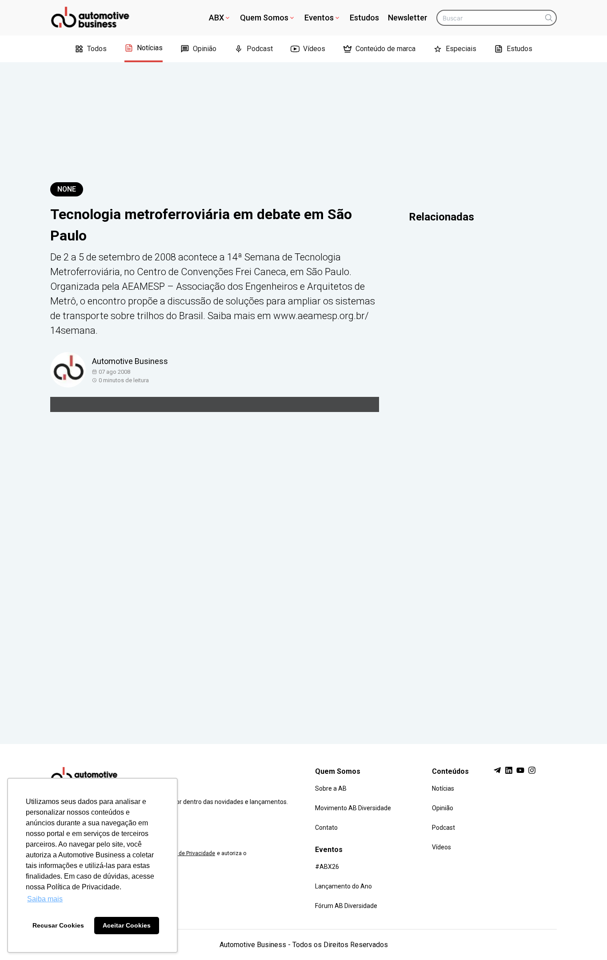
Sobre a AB (331, 788)
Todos (97, 48)
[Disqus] (303, 566)
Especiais (461, 48)
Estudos (364, 17)
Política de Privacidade (187, 853)
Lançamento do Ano (343, 886)
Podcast (260, 48)
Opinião (204, 48)
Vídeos (314, 48)
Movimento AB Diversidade (353, 808)
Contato (326, 827)
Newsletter (407, 17)
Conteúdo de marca (385, 48)
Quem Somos (264, 17)
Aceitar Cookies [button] (127, 925)
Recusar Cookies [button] (58, 925)
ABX (216, 17)
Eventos (319, 17)
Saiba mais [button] (45, 899)
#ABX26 (327, 866)
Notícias (150, 48)
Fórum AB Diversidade (346, 905)
